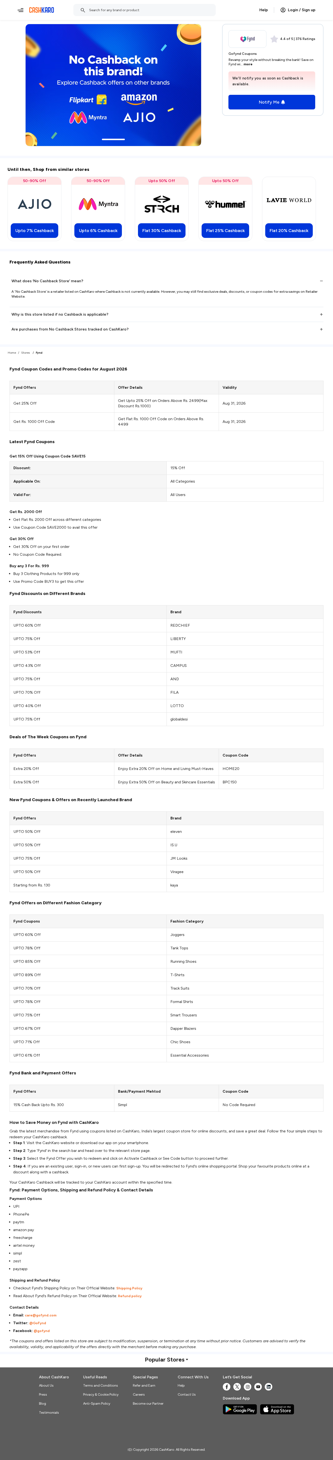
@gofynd (42, 1331)
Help (263, 10)
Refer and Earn (144, 1385)
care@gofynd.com (41, 1315)
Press (43, 1394)
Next (311, 209)
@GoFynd (37, 1323)
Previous (21, 209)
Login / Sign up (301, 10)
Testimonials (49, 1413)
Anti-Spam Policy (96, 1404)
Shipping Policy (129, 1288)
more (248, 64)
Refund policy (130, 1296)
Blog (42, 1404)
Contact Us (187, 1394)
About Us (46, 1385)
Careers (139, 1394)
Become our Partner (148, 1404)
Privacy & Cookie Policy (100, 1394)
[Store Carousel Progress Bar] (113, 139)
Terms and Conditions (100, 1385)
